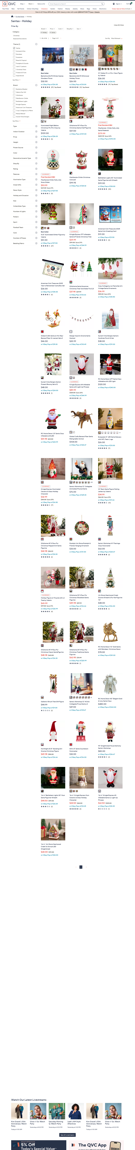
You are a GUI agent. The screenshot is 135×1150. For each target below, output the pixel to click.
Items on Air (41, 4)
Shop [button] (21, 4)
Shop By (16, 163)
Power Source (18, 147)
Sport (15, 222)
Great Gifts (17, 185)
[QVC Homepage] (12, 16)
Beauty (67, 9)
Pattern (16, 217)
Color (15, 153)
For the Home (20, 16)
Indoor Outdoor (19, 132)
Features (16, 174)
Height (15, 142)
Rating (15, 169)
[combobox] (74, 4)
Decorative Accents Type (22, 158)
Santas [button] (53, 32)
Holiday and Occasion (21, 195)
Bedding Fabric (18, 243)
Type (15, 126)
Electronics (102, 9)
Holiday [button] (44, 32)
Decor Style (17, 190)
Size (14, 201)
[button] (114, 4)
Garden (52, 9)
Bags (88, 9)
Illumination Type (19, 179)
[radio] (42, 69)
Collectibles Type (19, 206)
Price (15, 137)
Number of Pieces (19, 238)
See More (16, 80)
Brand (15, 85)
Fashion (60, 9)
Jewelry (75, 9)
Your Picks (5, 9)
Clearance (44, 9)
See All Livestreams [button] (67, 1135)
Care (15, 233)
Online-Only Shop (32, 9)
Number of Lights (19, 211)
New (13, 9)
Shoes (82, 9)
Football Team (18, 227)
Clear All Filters (119, 25)
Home (95, 9)
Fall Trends (20, 9)
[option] (67, 12)
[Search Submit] (102, 4)
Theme (16, 44)
